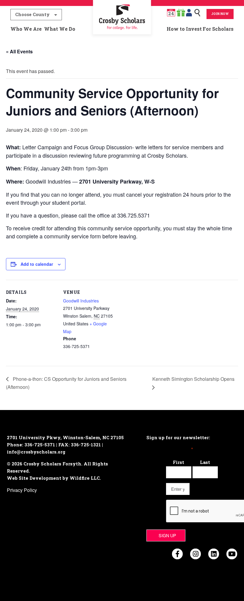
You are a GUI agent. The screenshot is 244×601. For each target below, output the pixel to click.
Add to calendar (37, 264)
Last (205, 462)
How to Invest (184, 29)
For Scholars (218, 29)
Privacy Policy (22, 490)
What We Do (59, 29)
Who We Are (26, 29)
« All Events (19, 51)
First (178, 462)
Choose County (32, 14)
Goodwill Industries (81, 301)
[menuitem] (122, 29)
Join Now (220, 14)
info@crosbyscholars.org (36, 452)
